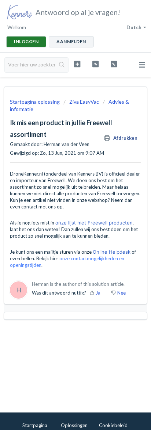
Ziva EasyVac (84, 102)
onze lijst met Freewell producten (94, 223)
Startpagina (34, 425)
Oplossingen (74, 425)
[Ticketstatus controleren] (95, 64)
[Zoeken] (61, 65)
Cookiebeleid (113, 425)
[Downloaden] (62, 211)
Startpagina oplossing (35, 102)
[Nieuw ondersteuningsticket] (77, 64)
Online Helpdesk (111, 252)
